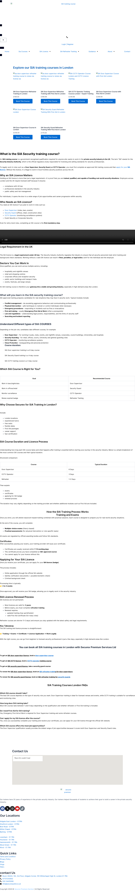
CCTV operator (33, 661)
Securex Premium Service (24, 889)
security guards (64, 677)
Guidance (92, 51)
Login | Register (67, 44)
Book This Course (23, 101)
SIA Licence (44, 51)
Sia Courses (23, 51)
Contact (127, 51)
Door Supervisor (11, 210)
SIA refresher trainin (47, 672)
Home (7, 51)
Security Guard (10, 213)
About (110, 51)
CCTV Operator (10, 215)
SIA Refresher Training (68, 51)
